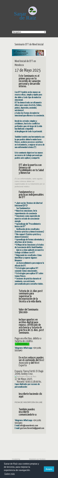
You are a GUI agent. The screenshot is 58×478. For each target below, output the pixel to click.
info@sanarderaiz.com (29, 425)
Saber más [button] (9, 474)
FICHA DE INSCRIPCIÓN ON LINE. (29, 402)
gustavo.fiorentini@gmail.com (32, 428)
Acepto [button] (49, 469)
